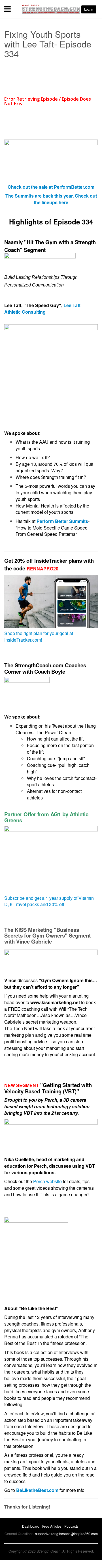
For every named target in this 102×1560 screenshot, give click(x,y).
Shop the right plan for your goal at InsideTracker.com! (38, 636)
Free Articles (51, 1526)
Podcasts (71, 1526)
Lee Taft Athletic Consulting (42, 308)
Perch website (47, 1181)
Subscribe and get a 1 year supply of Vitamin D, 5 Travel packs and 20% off (49, 901)
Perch (50, 1100)
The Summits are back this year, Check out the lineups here (51, 199)
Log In (88, 9)
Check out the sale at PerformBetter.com (51, 187)
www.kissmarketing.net (55, 1002)
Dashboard (30, 1526)
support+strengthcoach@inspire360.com (66, 1533)
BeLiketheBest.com (37, 1490)
